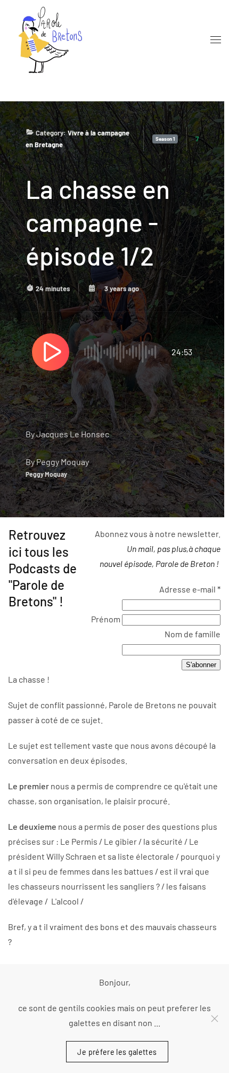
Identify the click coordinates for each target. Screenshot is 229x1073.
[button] (215, 40)
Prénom (106, 619)
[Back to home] (48, 40)
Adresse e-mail (189, 589)
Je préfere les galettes (117, 1051)
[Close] (214, 1018)
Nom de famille (192, 634)
